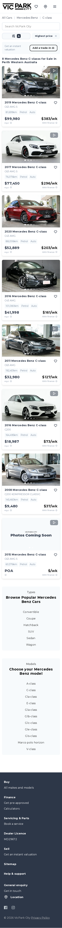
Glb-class (31, 716)
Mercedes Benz (27, 17)
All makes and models (19, 787)
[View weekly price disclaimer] (56, 123)
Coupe (31, 618)
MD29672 (10, 839)
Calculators (12, 808)
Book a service (13, 823)
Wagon (31, 644)
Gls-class (31, 736)
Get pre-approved (16, 802)
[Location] (45, 6)
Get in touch (12, 890)
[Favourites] (36, 6)
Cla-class (31, 696)
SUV (31, 631)
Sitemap (10, 864)
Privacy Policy (40, 917)
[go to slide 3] (31, 95)
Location (17, 897)
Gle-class (31, 729)
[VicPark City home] (17, 6)
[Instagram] (13, 907)
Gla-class (31, 709)
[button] (16, 36)
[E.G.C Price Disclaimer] (11, 123)
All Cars (7, 17)
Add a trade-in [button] (42, 47)
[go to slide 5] (37, 95)
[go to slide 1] (25, 95)
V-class (31, 749)
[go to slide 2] (28, 95)
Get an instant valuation (20, 854)
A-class (31, 683)
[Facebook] (5, 907)
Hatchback (30, 625)
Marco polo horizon (31, 742)
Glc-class (31, 722)
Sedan (31, 638)
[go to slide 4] (34, 95)
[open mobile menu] (54, 6)
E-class (31, 703)
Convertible (31, 612)
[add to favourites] (55, 102)
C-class (31, 690)
